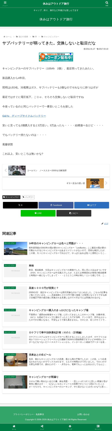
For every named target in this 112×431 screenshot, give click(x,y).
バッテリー (29, 197)
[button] (73, 213)
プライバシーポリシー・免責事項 (28, 414)
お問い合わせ (83, 414)
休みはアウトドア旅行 (56, 3)
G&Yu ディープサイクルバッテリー (24, 115)
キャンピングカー (13, 197)
